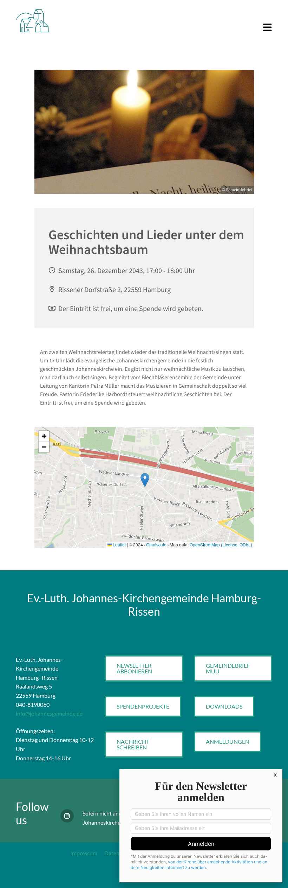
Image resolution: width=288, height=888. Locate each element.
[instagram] (67, 816)
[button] (166, 28)
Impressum (83, 853)
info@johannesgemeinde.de (49, 713)
